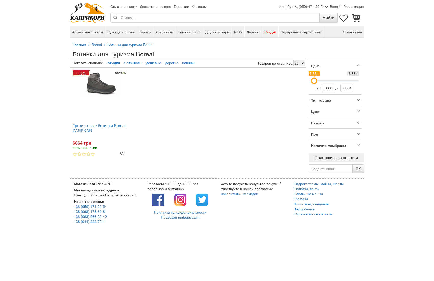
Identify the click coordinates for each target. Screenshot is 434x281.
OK (358, 168)
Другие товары (217, 31)
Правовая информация (180, 217)
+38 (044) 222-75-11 (90, 221)
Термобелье (304, 208)
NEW (238, 31)
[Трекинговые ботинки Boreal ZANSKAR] (100, 83)
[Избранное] (344, 18)
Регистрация (353, 6)
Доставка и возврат (155, 6)
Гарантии (181, 6)
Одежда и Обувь (121, 31)
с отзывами (133, 62)
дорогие (171, 62)
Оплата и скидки (123, 6)
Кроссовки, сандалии (311, 203)
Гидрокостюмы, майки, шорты (319, 183)
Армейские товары (87, 31)
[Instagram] (180, 199)
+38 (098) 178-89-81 (90, 211)
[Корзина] (356, 18)
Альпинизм (164, 31)
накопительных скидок (239, 193)
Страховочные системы (313, 213)
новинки (188, 62)
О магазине (352, 31)
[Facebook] (158, 199)
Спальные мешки (308, 193)
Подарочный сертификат (301, 31)
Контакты (199, 6)
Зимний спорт (189, 31)
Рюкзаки (301, 198)
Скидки (270, 31)
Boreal (97, 44)
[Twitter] (202, 199)
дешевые (153, 62)
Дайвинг (253, 31)
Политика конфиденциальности (180, 212)
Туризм (145, 31)
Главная (79, 44)
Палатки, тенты (306, 188)
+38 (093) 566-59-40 (90, 216)
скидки (114, 62)
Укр (281, 6)
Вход (334, 6)
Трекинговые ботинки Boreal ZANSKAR (99, 128)
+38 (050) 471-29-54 (90, 206)
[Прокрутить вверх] (419, 266)
